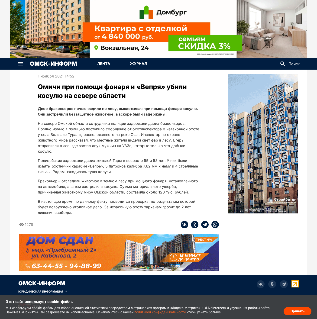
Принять (297, 311)
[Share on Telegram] (203, 224)
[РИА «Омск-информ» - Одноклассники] (272, 284)
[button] (20, 64)
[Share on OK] (193, 224)
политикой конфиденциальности (160, 312)
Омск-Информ (53, 64)
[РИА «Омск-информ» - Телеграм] (284, 284)
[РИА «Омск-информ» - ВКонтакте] (261, 284)
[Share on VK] (184, 224)
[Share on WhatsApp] (214, 224)
